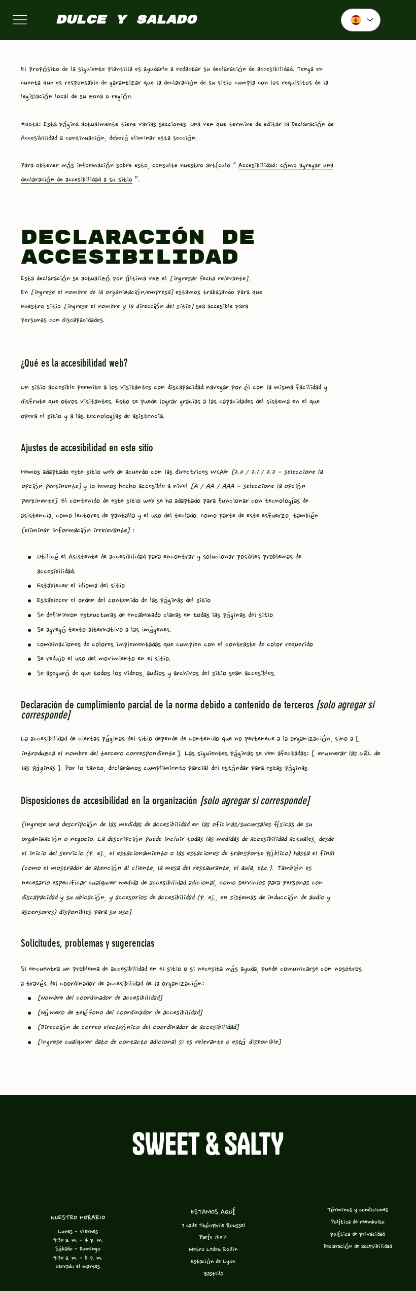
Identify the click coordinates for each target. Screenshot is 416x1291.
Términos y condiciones (357, 1209)
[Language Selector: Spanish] (360, 20)
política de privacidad (357, 1234)
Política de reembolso (358, 1221)
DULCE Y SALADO (126, 19)
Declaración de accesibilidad (358, 1246)
